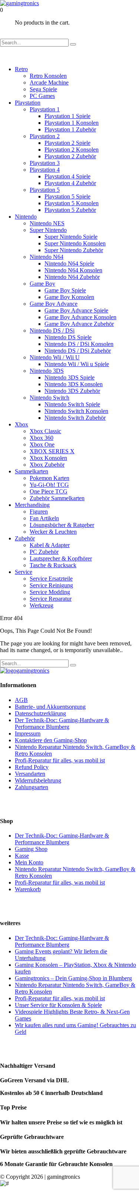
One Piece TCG (48, 491)
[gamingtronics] (19, 3)
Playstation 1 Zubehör (70, 129)
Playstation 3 (45, 163)
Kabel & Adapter (50, 545)
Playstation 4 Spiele (67, 176)
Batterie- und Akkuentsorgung (50, 707)
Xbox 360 (41, 438)
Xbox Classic (45, 431)
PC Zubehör (44, 552)
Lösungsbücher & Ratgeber (62, 525)
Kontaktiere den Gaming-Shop (51, 740)
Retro (21, 69)
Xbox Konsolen (48, 458)
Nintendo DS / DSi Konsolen (78, 344)
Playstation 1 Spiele (67, 116)
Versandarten (30, 774)
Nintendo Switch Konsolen (76, 411)
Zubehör (25, 538)
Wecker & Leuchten (53, 531)
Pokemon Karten (49, 478)
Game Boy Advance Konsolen (80, 317)
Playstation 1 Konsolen (71, 123)
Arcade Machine (49, 82)
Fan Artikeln (44, 518)
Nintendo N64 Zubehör (72, 277)
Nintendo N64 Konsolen (73, 270)
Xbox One (42, 444)
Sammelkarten (31, 471)
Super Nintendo (48, 230)
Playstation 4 (45, 169)
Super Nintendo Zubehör (73, 250)
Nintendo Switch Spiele (72, 404)
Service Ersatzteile (51, 578)
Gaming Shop (31, 849)
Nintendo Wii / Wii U (55, 357)
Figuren (39, 511)
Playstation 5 (45, 190)
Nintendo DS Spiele (68, 337)
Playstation (27, 102)
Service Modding (50, 592)
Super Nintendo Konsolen (75, 243)
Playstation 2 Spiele (67, 143)
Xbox (21, 424)
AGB (21, 700)
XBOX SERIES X (52, 451)
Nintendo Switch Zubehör (75, 418)
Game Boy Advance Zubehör (79, 324)
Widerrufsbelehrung (38, 780)
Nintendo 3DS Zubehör (72, 391)
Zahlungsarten (31, 787)
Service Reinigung (51, 585)
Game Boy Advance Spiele (76, 310)
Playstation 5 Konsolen (71, 203)
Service (23, 572)
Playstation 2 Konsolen (71, 149)
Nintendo (26, 216)
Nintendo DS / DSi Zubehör (77, 350)
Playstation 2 (45, 136)
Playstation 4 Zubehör (70, 183)
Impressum (27, 733)
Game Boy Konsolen (69, 297)
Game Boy (42, 283)
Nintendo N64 (46, 257)
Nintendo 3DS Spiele (69, 377)
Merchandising (32, 505)
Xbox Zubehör (47, 464)
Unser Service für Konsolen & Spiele (58, 1005)
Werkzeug (41, 605)
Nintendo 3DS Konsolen (73, 384)
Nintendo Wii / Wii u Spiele (76, 364)
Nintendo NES (47, 223)
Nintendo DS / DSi (52, 330)
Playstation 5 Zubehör (70, 210)
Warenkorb (28, 889)
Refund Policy (32, 767)
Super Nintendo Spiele (70, 237)
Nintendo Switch (49, 397)
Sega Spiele (43, 89)
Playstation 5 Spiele (67, 196)
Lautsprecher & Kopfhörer (61, 558)
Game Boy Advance (53, 304)
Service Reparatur (51, 599)
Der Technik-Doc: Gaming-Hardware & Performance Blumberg (62, 723)
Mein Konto (29, 862)
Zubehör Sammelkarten (57, 498)
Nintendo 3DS (47, 371)
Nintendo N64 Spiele (69, 263)
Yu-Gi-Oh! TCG (49, 485)
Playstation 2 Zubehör (70, 156)
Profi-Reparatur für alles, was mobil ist (60, 760)
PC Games (42, 96)
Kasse (22, 855)
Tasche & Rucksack (53, 565)
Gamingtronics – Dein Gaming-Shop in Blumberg (73, 978)
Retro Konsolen (48, 76)
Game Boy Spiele (65, 290)
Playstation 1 (45, 109)
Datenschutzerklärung (40, 713)
